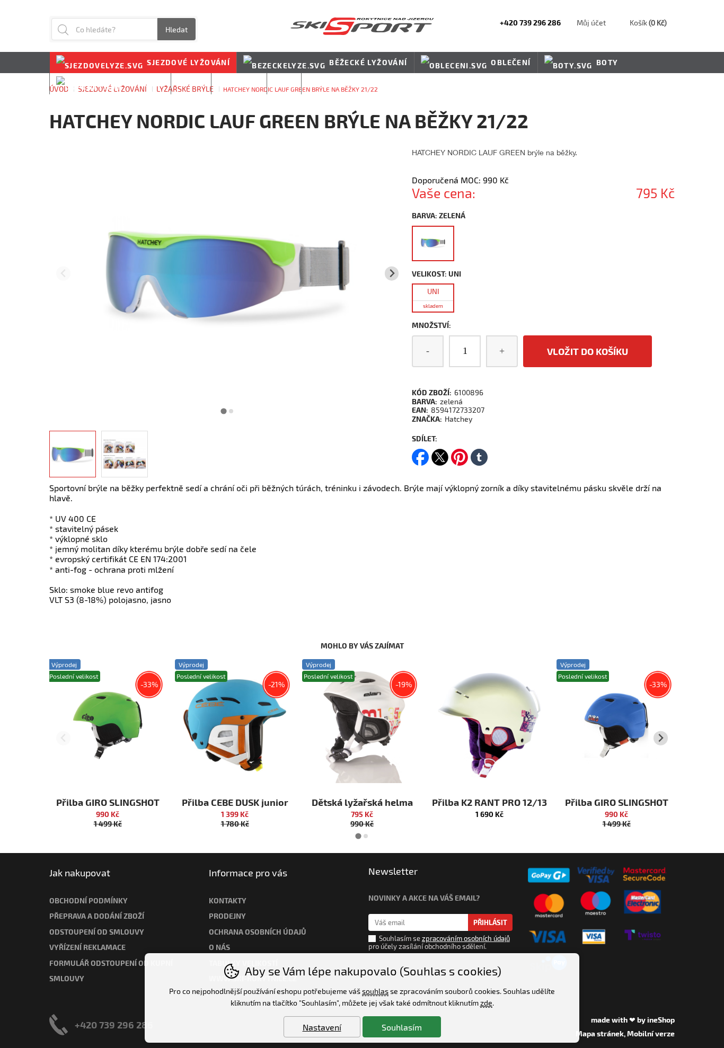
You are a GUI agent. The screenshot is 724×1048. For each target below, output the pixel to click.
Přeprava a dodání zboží (96, 915)
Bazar (191, 83)
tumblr (479, 454)
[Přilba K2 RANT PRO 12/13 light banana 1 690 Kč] (489, 725)
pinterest (459, 454)
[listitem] (72, 454)
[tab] (224, 411)
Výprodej (239, 83)
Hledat (176, 29)
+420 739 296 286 (114, 1024)
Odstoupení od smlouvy (96, 931)
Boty (607, 62)
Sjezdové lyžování (188, 62)
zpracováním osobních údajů (466, 938)
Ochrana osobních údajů (257, 931)
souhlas (375, 991)
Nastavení (322, 1027)
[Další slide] (392, 274)
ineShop (661, 1019)
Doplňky (144, 83)
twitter (439, 454)
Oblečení (511, 62)
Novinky (327, 83)
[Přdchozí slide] (63, 274)
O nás (219, 947)
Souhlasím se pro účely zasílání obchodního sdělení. (439, 942)
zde (486, 1002)
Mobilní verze (651, 1033)
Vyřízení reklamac (85, 947)
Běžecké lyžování (368, 62)
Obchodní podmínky (88, 900)
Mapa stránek (600, 1033)
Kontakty (227, 900)
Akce (284, 83)
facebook (420, 454)
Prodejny (227, 915)
